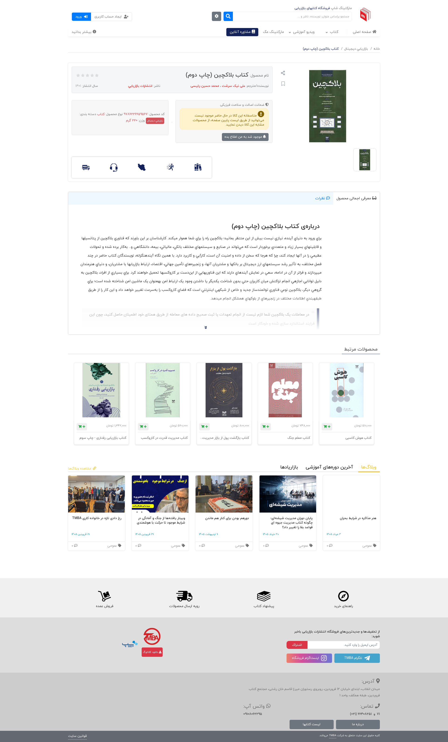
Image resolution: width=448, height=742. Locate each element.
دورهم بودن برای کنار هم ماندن (227, 518)
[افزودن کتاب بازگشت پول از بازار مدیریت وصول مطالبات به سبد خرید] (204, 426)
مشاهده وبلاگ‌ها (79, 468)
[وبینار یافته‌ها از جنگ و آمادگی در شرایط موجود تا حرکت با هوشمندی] (160, 493)
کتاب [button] (334, 32)
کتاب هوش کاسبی (358, 438)
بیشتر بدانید (82, 32)
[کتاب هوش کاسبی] (346, 390)
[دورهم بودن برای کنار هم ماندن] (224, 493)
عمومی (367, 546)
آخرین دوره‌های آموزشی (329, 467)
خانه (377, 49)
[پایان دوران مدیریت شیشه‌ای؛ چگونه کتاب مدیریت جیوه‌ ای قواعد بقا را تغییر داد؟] (287, 493)
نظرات (320, 198)
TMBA (332, 735)
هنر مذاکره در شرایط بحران (358, 518)
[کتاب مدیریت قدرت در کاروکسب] (162, 390)
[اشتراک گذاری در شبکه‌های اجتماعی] (283, 73)
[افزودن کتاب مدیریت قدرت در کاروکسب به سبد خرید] (143, 426)
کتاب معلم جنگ (298, 438)
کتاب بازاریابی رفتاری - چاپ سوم (103, 438)
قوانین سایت (77, 736)
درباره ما (358, 724)
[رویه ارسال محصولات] (184, 596)
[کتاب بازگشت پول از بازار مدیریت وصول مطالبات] (224, 390)
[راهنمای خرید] (343, 596)
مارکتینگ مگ (273, 32)
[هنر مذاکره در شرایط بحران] (351, 493)
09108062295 (252, 714)
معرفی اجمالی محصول (354, 198)
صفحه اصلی (362, 32)
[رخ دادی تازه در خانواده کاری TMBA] (96, 493)
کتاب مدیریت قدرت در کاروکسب (164, 438)
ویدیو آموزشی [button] (304, 32)
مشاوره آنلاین (241, 32)
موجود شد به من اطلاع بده (243, 137)
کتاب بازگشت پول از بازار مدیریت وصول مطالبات (215, 438)
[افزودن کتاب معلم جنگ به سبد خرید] (265, 426)
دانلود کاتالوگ (151, 652)
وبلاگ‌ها (368, 467)
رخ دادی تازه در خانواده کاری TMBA (96, 518)
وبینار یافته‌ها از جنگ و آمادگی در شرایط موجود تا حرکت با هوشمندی (161, 520)
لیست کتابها (311, 724)
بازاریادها (289, 467)
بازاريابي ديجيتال (356, 49)
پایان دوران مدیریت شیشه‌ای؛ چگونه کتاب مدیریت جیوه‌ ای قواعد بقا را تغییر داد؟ (291, 523)
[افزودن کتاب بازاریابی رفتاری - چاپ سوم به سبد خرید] (82, 426)
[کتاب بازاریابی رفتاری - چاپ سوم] (101, 390)
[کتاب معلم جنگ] (285, 390)
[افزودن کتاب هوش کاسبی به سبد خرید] (327, 426)
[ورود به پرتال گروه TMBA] (152, 636)
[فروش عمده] (104, 596)
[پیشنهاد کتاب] (264, 596)
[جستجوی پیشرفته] (216, 16)
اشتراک (297, 645)
